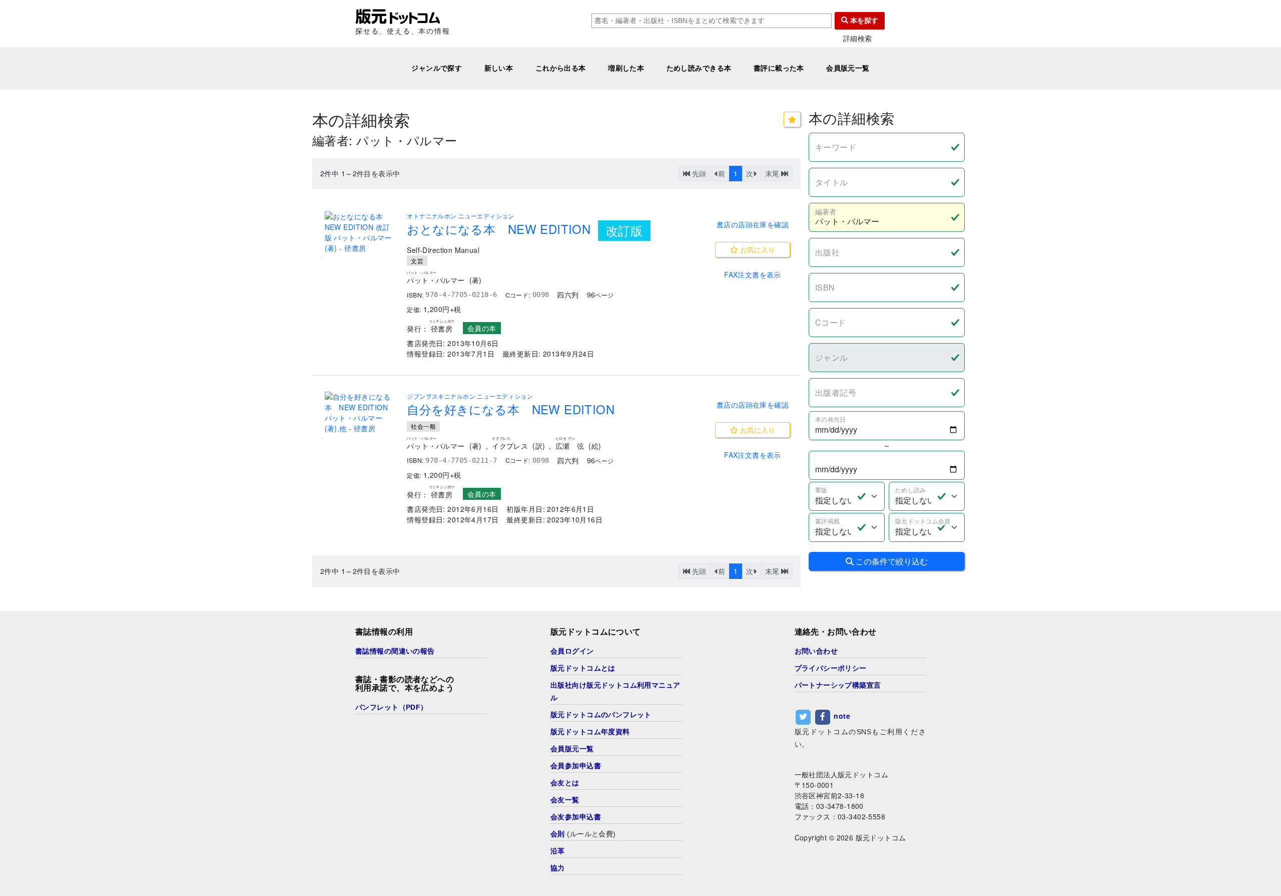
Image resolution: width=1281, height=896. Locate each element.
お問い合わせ (816, 651)
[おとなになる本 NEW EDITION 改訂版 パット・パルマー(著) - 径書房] (360, 232)
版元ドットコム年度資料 (590, 732)
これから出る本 (560, 68)
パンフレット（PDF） (391, 707)
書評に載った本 (779, 68)
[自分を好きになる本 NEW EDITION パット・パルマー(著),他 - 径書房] (360, 413)
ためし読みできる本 (699, 68)
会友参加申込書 (575, 817)
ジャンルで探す (436, 68)
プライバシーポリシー (831, 668)
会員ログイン (572, 651)
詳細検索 (857, 38)
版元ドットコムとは (582, 668)
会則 (557, 834)
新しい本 (498, 68)
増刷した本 (626, 68)
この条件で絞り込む (891, 561)
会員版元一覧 (848, 68)
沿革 (557, 851)
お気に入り (756, 249)
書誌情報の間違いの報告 (395, 651)
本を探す (863, 21)
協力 (557, 868)
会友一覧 (564, 800)
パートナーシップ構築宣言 (838, 685)
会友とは (564, 783)
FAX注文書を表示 (752, 274)
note (842, 716)
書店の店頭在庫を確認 (753, 224)
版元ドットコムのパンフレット (601, 715)
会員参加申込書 (575, 766)
